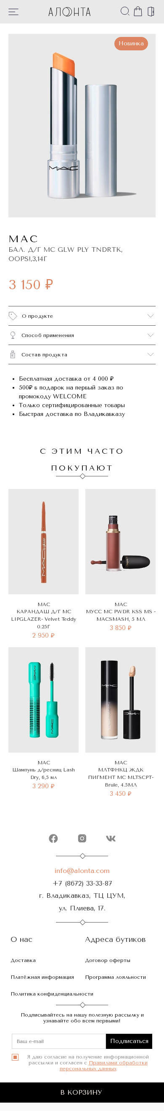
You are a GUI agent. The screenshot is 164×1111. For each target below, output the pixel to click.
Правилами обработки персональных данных (104, 1066)
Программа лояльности (115, 977)
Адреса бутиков (115, 939)
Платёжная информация (42, 977)
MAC (23, 239)
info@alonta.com (82, 871)
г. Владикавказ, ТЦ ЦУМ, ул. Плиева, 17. (82, 901)
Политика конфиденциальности (52, 994)
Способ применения (47, 335)
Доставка (23, 960)
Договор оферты (107, 960)
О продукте (37, 316)
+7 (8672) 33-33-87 (82, 883)
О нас (21, 939)
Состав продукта (44, 355)
